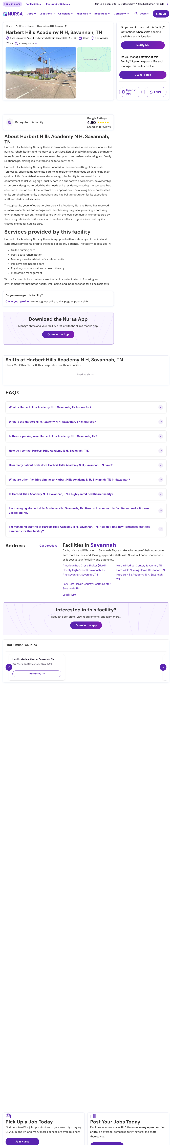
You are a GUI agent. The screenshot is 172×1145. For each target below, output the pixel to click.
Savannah (103, 544)
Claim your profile (17, 301)
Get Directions (48, 545)
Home (9, 26)
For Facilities (33, 4)
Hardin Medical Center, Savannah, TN (139, 565)
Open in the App (58, 334)
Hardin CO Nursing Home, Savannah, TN (140, 570)
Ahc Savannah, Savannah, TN (80, 574)
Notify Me (142, 45)
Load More (69, 594)
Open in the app (86, 625)
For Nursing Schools (58, 4)
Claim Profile (143, 75)
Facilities (20, 26)
